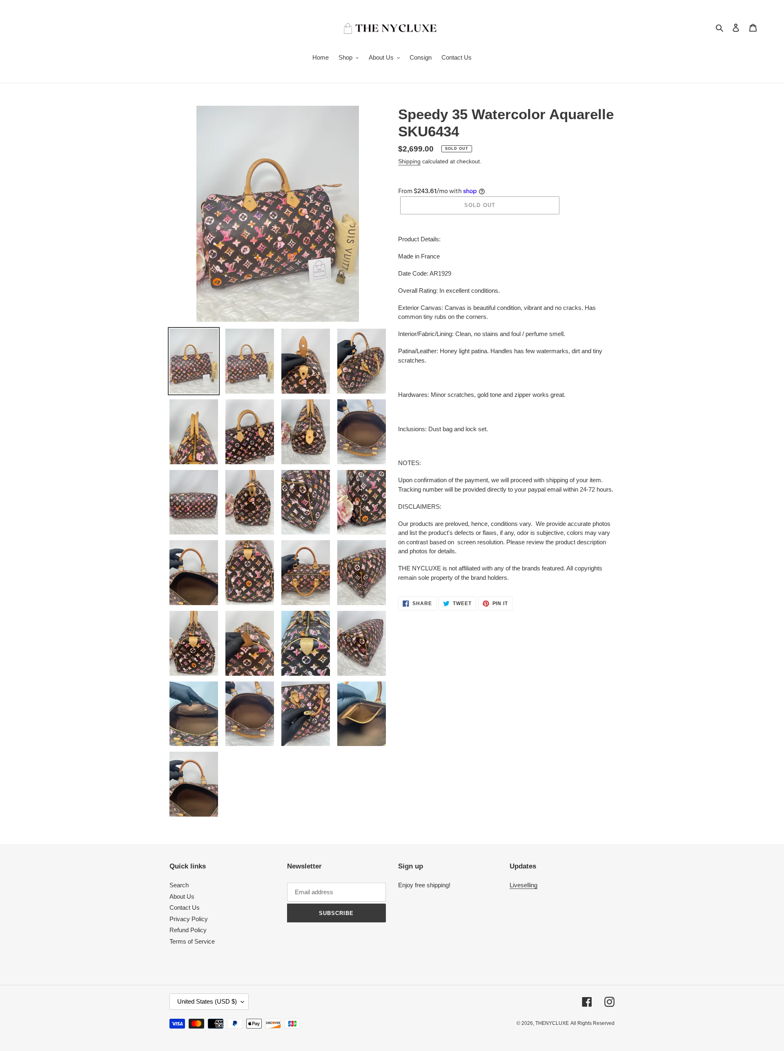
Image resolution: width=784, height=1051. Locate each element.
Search (179, 885)
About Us (181, 896)
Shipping (409, 161)
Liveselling (523, 885)
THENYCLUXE (552, 1023)
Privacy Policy (188, 918)
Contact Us (184, 907)
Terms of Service (192, 941)
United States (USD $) (207, 1001)
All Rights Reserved (592, 1023)
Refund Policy (188, 929)
